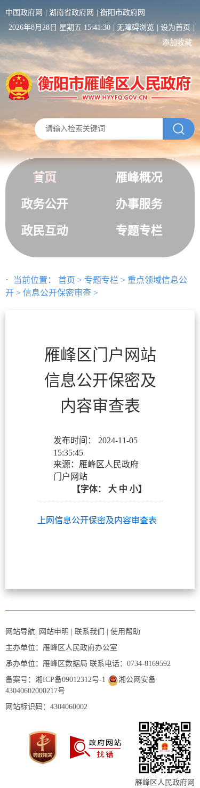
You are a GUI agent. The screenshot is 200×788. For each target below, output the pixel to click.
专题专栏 (139, 230)
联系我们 (90, 632)
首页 (45, 177)
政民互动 (44, 230)
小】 (138, 488)
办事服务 (139, 203)
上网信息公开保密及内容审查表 (97, 520)
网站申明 (54, 632)
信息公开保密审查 (57, 292)
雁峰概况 (139, 177)
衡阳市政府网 (122, 13)
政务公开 (44, 203)
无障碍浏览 (135, 27)
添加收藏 (177, 42)
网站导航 (20, 632)
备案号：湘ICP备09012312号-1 (55, 680)
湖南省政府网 (71, 13)
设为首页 (175, 27)
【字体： (109, 488)
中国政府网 (24, 13)
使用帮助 (125, 632)
